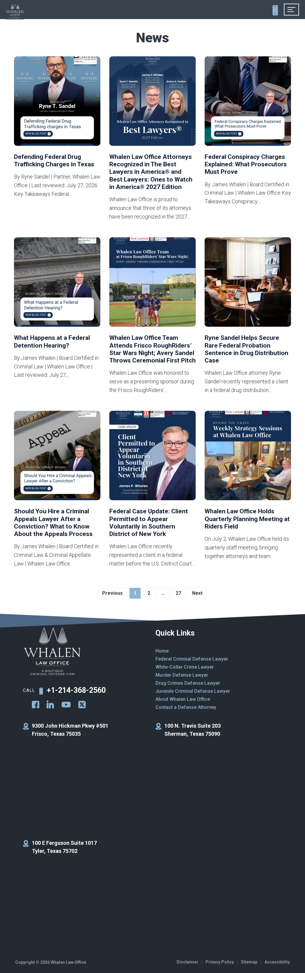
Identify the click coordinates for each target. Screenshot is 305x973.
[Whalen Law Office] (15, 11)
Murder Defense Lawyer (181, 675)
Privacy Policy (220, 962)
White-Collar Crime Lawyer (184, 667)
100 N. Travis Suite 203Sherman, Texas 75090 (192, 730)
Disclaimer (187, 962)
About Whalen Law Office (182, 699)
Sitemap (249, 962)
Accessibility (277, 962)
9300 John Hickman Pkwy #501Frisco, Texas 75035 (70, 730)
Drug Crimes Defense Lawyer (187, 683)
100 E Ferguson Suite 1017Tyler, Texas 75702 (64, 847)
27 (178, 593)
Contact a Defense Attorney (185, 707)
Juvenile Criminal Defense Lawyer (192, 691)
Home (162, 651)
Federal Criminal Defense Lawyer (191, 659)
